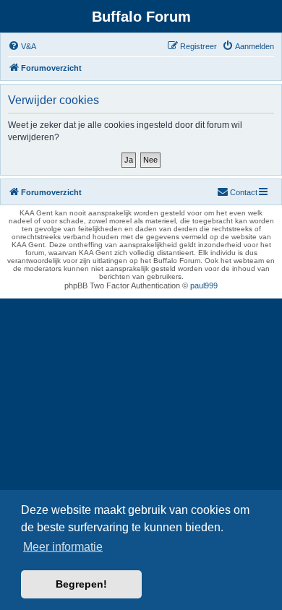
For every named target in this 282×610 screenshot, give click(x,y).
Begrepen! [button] (81, 584)
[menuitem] (22, 46)
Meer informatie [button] (63, 547)
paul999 (204, 285)
